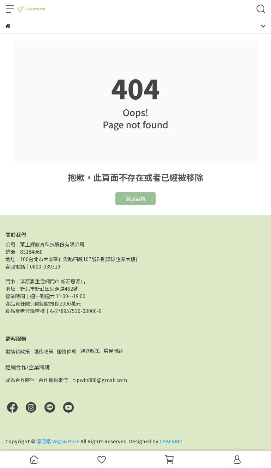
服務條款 (67, 351)
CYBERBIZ (170, 441)
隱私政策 (43, 351)
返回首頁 (135, 198)
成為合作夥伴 (20, 379)
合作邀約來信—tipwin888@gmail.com (82, 379)
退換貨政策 (17, 351)
